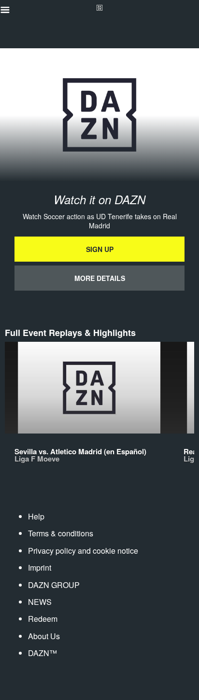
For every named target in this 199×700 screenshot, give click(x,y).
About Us (44, 636)
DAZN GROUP (54, 584)
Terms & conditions (60, 533)
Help (36, 516)
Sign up (100, 249)
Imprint (39, 567)
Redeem (42, 618)
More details (99, 278)
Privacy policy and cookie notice (83, 550)
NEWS (40, 601)
